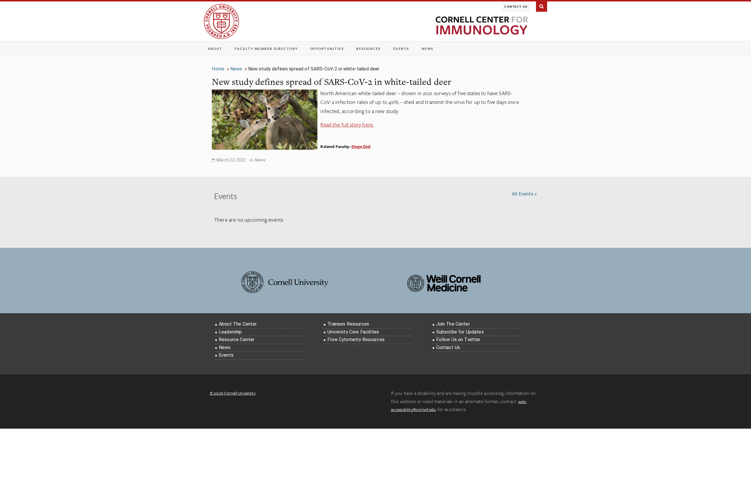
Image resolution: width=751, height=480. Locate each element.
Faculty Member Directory (266, 48)
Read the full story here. (347, 124)
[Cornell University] (221, 21)
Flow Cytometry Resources (356, 339)
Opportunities (327, 48)
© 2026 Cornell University (233, 393)
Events (403, 50)
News (428, 48)
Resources (370, 50)
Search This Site (541, 6)
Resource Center (236, 339)
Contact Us (515, 6)
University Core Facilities (353, 332)
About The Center (238, 324)
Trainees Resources (348, 324)
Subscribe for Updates (460, 332)
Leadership (230, 332)
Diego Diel (361, 146)
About (217, 50)
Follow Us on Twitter (458, 339)
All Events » (524, 194)
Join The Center (453, 324)
